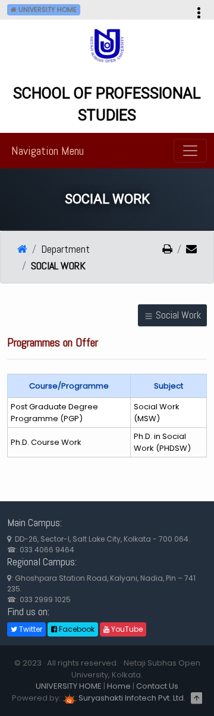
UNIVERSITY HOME (69, 686)
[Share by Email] (187, 249)
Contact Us (157, 686)
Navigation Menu (47, 150)
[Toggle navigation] (190, 151)
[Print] (167, 249)
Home (119, 686)
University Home (47, 9)
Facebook (76, 629)
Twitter (29, 629)
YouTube (126, 629)
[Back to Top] (197, 698)
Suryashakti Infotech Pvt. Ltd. (131, 698)
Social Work (177, 315)
